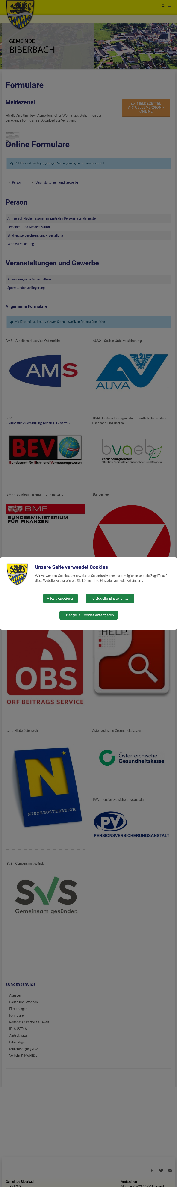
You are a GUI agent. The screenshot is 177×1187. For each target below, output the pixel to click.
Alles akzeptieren (60, 598)
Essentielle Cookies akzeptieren (88, 615)
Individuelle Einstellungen (109, 598)
